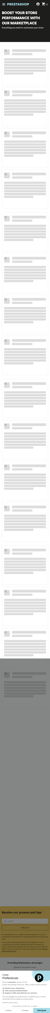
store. (41, 27)
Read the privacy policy (10, 1002)
